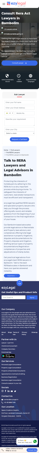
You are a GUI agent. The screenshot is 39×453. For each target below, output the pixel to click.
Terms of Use (33, 445)
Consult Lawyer (18, 63)
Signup (32, 297)
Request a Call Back (19, 139)
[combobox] (19, 129)
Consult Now (32, 450)
